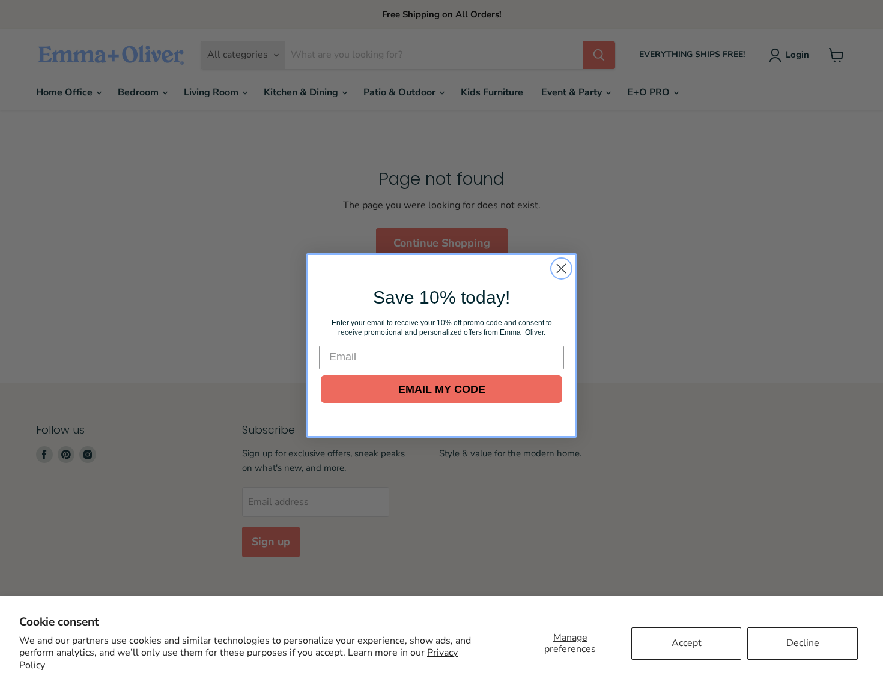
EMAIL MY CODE (441, 389)
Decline (802, 643)
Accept (687, 643)
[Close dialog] (561, 268)
